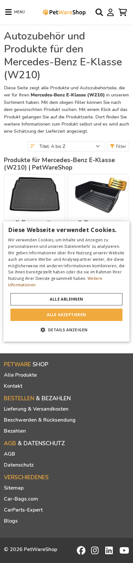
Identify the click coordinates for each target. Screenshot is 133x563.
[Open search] (100, 12)
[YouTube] (124, 550)
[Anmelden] (111, 12)
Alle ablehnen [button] (66, 299)
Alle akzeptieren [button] (66, 314)
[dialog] (66, 281)
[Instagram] (96, 550)
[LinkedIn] (110, 550)
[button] (67, 330)
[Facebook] (82, 550)
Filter (120, 146)
